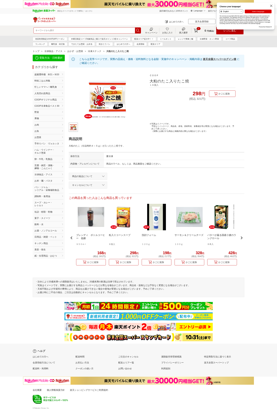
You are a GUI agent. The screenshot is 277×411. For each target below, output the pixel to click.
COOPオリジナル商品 (45, 99)
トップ (36, 51)
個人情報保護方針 (56, 390)
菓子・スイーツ (42, 218)
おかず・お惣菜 (75, 51)
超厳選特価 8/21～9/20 (46, 74)
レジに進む (229, 30)
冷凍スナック (94, 51)
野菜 (36, 112)
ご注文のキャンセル (128, 356)
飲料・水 (38, 224)
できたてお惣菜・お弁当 (81, 44)
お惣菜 (37, 137)
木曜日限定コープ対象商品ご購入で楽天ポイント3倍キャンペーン (99, 39)
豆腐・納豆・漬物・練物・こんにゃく (44, 166)
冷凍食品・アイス (53, 51)
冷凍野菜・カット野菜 (209, 39)
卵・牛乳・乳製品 (43, 159)
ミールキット (166, 39)
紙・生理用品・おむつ (45, 255)
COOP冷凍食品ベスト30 (46, 106)
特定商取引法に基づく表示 (217, 356)
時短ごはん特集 (42, 80)
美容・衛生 (40, 249)
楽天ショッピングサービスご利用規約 (89, 390)
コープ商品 (230, 39)
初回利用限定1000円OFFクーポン (50, 39)
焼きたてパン (104, 44)
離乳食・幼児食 (58, 44)
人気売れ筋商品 (42, 93)
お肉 (36, 124)
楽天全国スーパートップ (216, 362)
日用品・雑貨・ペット (45, 237)
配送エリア (155, 44)
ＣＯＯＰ (154, 75)
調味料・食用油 (42, 196)
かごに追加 (224, 93)
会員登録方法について (44, 362)
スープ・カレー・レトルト (43, 204)
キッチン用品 (41, 243)
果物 (36, 118)
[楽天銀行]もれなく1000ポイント (173, 11)
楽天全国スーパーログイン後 (219, 59)
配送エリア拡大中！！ (144, 39)
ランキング (40, 44)
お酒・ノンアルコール (45, 230)
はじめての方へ (176, 22)
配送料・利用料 (40, 368)
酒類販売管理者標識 (171, 356)
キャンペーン (151, 32)
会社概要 (37, 390)
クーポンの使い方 (84, 368)
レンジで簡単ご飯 (185, 39)
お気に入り (167, 32)
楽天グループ (214, 11)
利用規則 (165, 368)
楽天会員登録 (202, 21)
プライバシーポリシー (172, 362)
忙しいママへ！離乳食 (45, 87)
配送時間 (80, 356)
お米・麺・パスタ (43, 180)
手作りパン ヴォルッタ (46, 143)
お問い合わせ (125, 368)
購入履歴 (183, 32)
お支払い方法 (82, 362)
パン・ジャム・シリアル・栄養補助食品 (46, 188)
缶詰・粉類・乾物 (43, 212)
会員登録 (140, 44)
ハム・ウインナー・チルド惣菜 (44, 151)
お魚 (36, 131)
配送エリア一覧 (126, 362)
